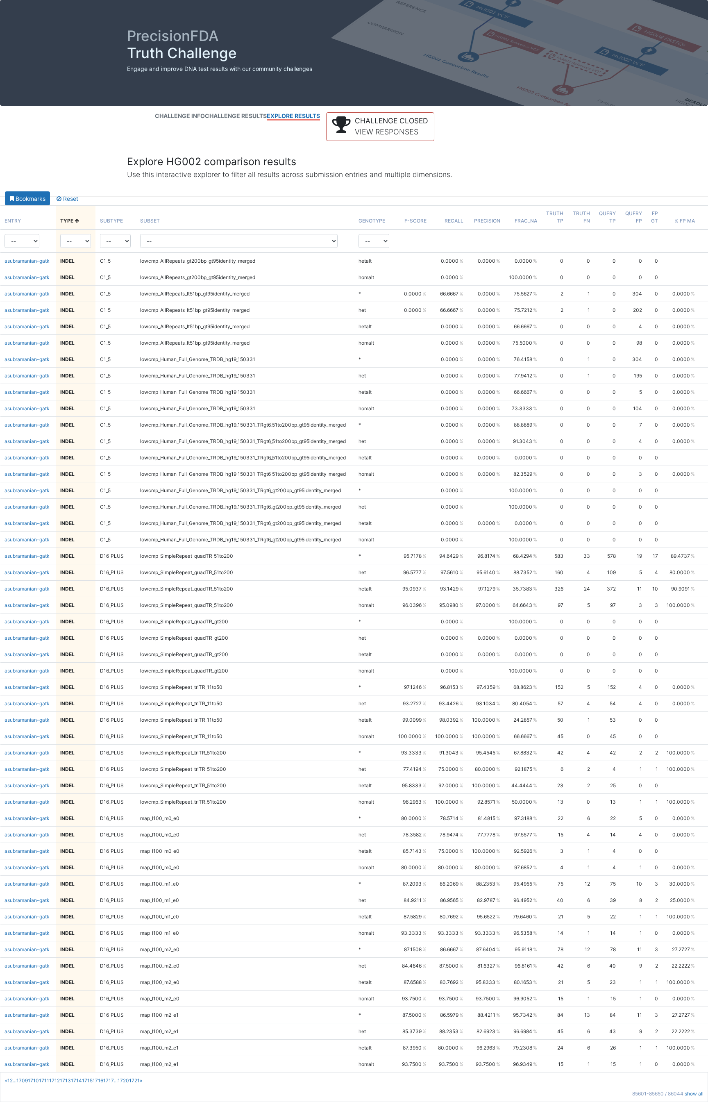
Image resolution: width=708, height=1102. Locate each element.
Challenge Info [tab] (180, 115)
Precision (487, 221)
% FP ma (684, 221)
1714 (76, 1080)
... (14, 1080)
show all (694, 1094)
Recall (454, 221)
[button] (380, 126)
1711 (44, 1080)
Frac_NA (526, 221)
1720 (123, 1080)
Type (67, 221)
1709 (22, 1080)
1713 (65, 1080)
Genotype (372, 221)
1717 (108, 1080)
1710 (33, 1080)
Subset (150, 221)
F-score (415, 221)
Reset (69, 198)
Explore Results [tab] (293, 115)
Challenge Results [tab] (236, 115)
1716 (98, 1080)
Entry (13, 221)
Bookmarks (29, 198)
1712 (54, 1080)
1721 (134, 1080)
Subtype (111, 221)
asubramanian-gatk (27, 261)
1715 (87, 1080)
